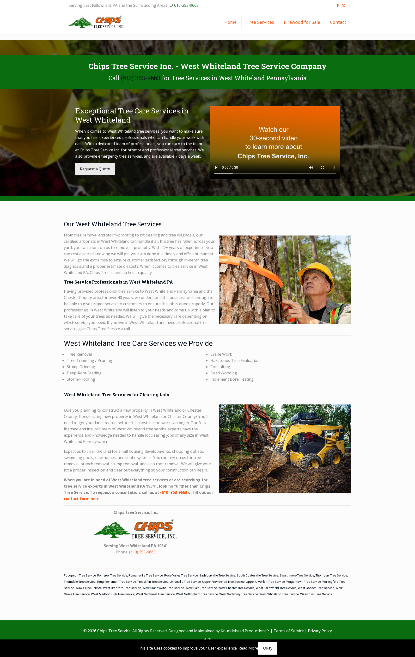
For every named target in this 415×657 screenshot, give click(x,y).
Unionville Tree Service (185, 581)
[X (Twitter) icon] (343, 5)
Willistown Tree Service (316, 594)
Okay (267, 648)
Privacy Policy (320, 630)
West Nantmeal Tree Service (155, 594)
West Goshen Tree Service (316, 588)
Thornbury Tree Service (331, 575)
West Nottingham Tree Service (197, 594)
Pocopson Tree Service (80, 575)
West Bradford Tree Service (122, 588)
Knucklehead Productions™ (245, 630)
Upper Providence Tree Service (223, 581)
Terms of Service (289, 630)
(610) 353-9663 (140, 78)
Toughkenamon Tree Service (116, 581)
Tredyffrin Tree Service (152, 581)
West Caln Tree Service (201, 588)
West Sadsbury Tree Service (238, 594)
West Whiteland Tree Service (279, 594)
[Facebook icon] (337, 5)
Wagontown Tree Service (303, 581)
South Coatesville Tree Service (257, 575)
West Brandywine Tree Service (163, 588)
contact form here (81, 498)
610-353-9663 (186, 5)
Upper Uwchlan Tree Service (265, 581)
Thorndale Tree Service (79, 581)
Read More (248, 648)
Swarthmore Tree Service (297, 575)
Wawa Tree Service (88, 588)
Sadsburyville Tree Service (217, 575)
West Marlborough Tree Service (112, 594)
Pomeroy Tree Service (112, 575)
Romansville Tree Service (145, 575)
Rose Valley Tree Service (181, 575)
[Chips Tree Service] (96, 22)
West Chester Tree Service (236, 588)
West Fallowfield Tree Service (276, 588)
